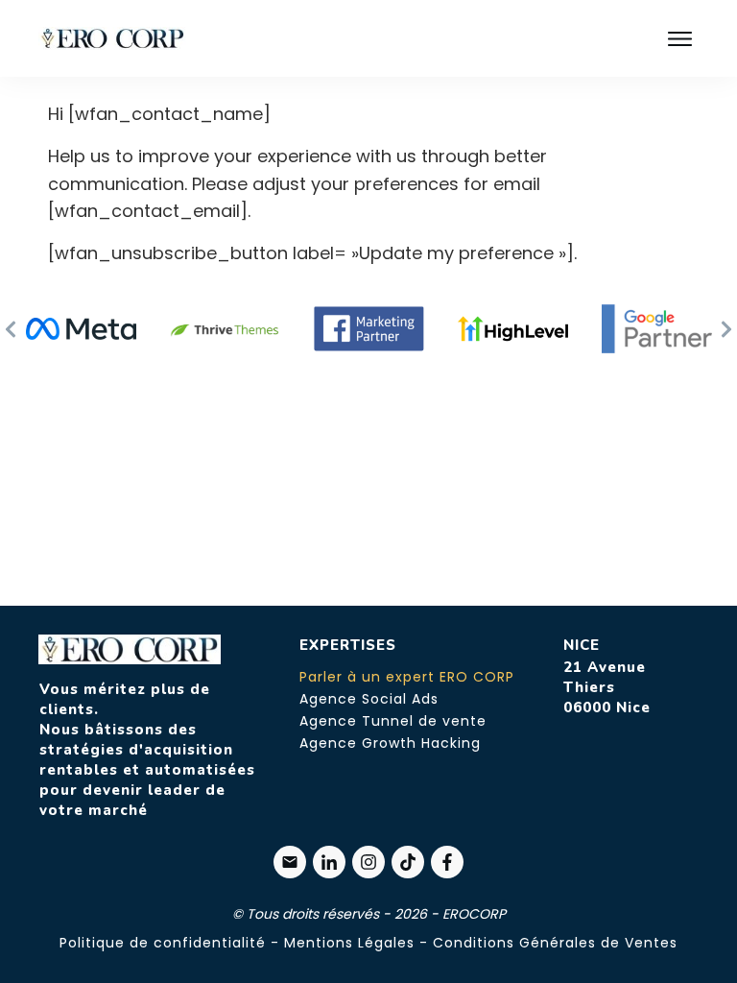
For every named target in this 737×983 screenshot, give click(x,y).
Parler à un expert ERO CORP (406, 676)
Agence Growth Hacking (390, 743)
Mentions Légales (349, 942)
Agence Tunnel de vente (393, 721)
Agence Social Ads (369, 698)
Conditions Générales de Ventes (555, 942)
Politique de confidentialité (162, 942)
